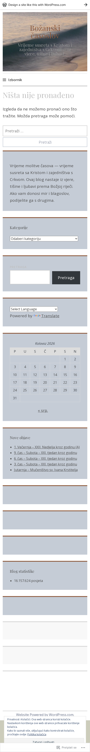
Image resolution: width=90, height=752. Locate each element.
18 (25, 382)
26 (35, 390)
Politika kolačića (36, 734)
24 (15, 390)
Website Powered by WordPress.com (44, 714)
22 (65, 382)
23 (75, 382)
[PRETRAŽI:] (45, 130)
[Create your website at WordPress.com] (45, 4)
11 (25, 374)
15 (65, 374)
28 (55, 390)
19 (35, 382)
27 (45, 390)
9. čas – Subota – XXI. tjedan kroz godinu (45, 452)
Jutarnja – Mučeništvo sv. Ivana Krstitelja (46, 469)
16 (75, 374)
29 (65, 390)
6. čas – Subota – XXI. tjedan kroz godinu (45, 458)
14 (55, 374)
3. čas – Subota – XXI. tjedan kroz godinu (45, 464)
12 (35, 374)
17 (15, 382)
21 (55, 382)
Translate (50, 315)
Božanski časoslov (45, 31)
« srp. (43, 410)
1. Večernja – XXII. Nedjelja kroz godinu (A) (47, 447)
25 (25, 390)
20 (45, 382)
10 (15, 374)
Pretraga (18, 267)
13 (45, 374)
